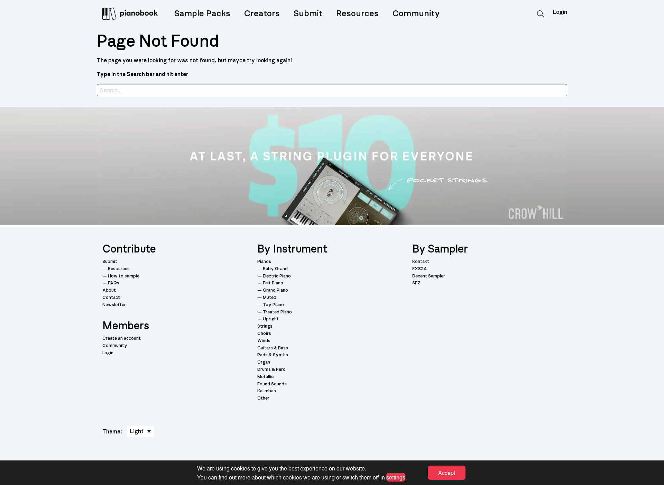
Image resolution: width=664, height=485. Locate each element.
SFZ (416, 283)
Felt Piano (273, 283)
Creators (262, 13)
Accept (446, 473)
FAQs (113, 283)
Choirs (264, 333)
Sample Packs (202, 13)
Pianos (264, 261)
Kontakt (420, 261)
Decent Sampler (428, 276)
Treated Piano (277, 312)
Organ (263, 362)
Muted (269, 297)
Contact (111, 297)
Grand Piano (275, 290)
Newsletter (114, 305)
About (109, 290)
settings (395, 477)
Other (263, 398)
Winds (263, 341)
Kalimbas (266, 391)
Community (416, 13)
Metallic (265, 377)
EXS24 (419, 269)
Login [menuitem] (560, 12)
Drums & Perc (271, 369)
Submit (308, 13)
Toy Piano (273, 305)
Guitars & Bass (272, 348)
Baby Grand (275, 269)
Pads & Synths (272, 355)
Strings (265, 326)
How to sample (123, 276)
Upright (271, 319)
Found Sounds (272, 384)
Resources (357, 13)
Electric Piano (277, 276)
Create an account (121, 338)
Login (107, 353)
